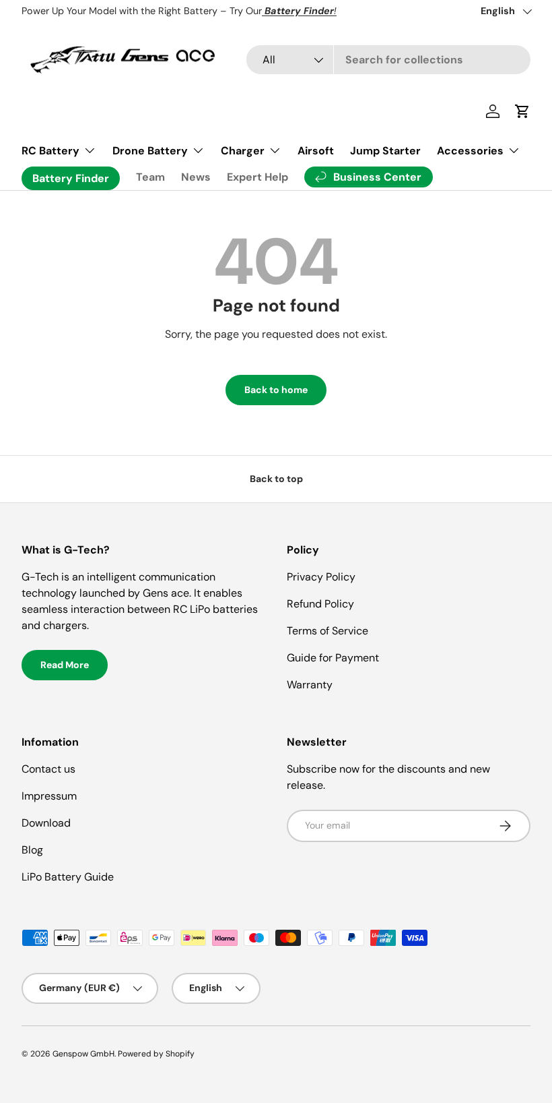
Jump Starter (385, 151)
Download (46, 823)
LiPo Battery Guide (68, 877)
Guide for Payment (333, 658)
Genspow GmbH (83, 1053)
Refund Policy (320, 604)
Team (150, 177)
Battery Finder (70, 178)
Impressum (49, 796)
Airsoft (316, 151)
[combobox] (388, 59)
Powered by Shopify (156, 1053)
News (196, 177)
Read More (64, 665)
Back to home (276, 390)
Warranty (310, 685)
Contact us (48, 769)
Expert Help (257, 177)
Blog (32, 850)
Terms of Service (327, 631)
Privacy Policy (321, 577)
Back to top (276, 479)
